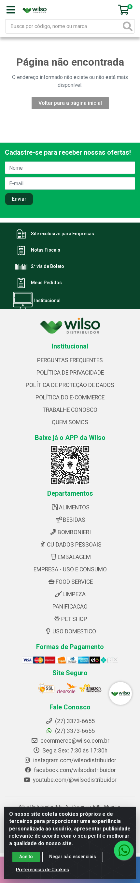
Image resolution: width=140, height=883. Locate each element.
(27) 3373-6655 (74, 731)
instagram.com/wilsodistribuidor (74, 760)
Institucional (47, 300)
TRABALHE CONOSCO (70, 410)
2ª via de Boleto (47, 266)
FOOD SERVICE (74, 582)
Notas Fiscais (45, 250)
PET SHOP (74, 619)
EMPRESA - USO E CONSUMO (70, 569)
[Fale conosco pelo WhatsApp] (123, 850)
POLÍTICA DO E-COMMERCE (70, 397)
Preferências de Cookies (42, 869)
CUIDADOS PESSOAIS (74, 544)
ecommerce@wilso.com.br (74, 740)
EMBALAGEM (74, 557)
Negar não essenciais (72, 856)
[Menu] (11, 10)
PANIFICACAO (70, 606)
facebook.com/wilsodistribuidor (74, 770)
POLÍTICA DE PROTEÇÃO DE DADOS (70, 385)
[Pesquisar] (127, 26)
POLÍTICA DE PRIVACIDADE (70, 372)
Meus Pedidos (46, 283)
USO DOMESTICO (74, 631)
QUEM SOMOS (70, 422)
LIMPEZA (74, 594)
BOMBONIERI (74, 532)
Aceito (26, 856)
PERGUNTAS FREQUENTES (70, 360)
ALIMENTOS (74, 507)
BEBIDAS (74, 520)
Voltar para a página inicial (70, 103)
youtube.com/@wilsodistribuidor (74, 780)
